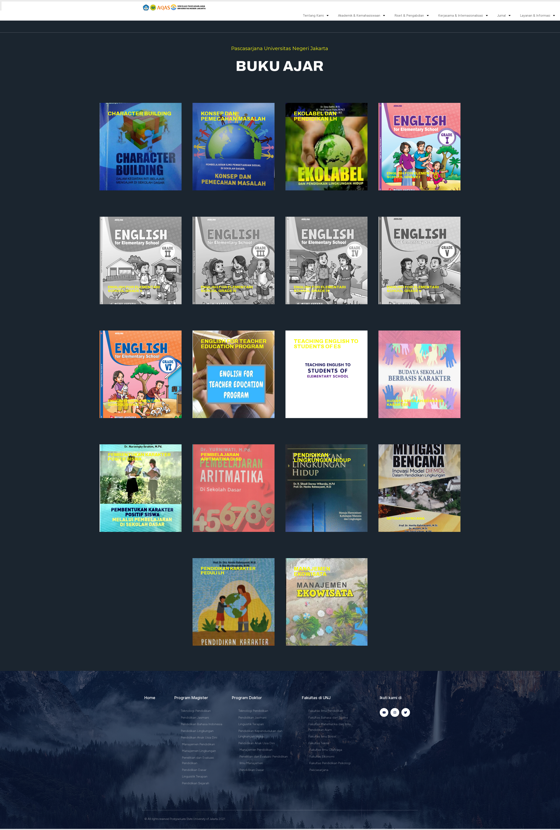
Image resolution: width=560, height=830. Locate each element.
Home (149, 697)
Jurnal (501, 16)
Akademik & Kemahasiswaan (359, 16)
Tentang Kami (313, 16)
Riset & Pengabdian (409, 16)
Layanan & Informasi (535, 16)
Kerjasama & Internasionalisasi (460, 16)
